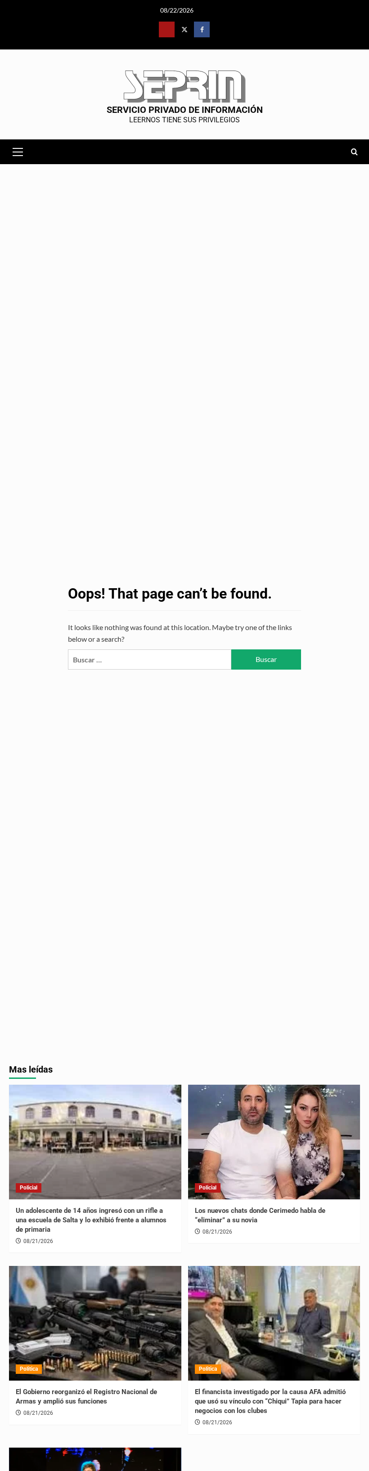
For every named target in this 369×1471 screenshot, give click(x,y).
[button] (18, 150)
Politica (29, 1369)
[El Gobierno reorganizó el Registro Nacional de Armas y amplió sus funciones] (95, 1323)
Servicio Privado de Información (185, 109)
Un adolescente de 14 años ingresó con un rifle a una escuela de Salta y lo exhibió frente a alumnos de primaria (91, 1220)
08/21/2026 (38, 1241)
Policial (28, 1188)
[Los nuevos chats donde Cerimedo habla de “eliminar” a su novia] (274, 1142)
